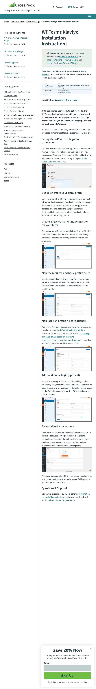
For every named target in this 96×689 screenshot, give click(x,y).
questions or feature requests (64, 500)
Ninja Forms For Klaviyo (13, 122)
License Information (12, 177)
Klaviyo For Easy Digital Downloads (18, 119)
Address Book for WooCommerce (17, 92)
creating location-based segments (67, 340)
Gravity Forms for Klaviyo (14, 111)
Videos (6, 181)
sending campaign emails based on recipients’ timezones (65, 337)
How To (7, 173)
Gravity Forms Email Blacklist (16, 103)
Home (6, 21)
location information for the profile (68, 330)
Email (46, 663)
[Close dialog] (91, 648)
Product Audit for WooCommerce (17, 126)
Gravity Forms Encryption (14, 107)
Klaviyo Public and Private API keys (62, 63)
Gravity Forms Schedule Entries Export (19, 115)
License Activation (12, 73)
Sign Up (67, 675)
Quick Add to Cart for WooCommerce (18, 137)
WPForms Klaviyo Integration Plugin (17, 39)
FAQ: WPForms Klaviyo (13, 51)
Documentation (17, 21)
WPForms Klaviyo (33, 21)
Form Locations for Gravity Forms (17, 99)
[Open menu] (89, 16)
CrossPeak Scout (10, 95)
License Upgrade (11, 62)
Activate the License (67, 100)
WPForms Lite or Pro (68, 56)
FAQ (5, 169)
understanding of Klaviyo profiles (63, 59)
